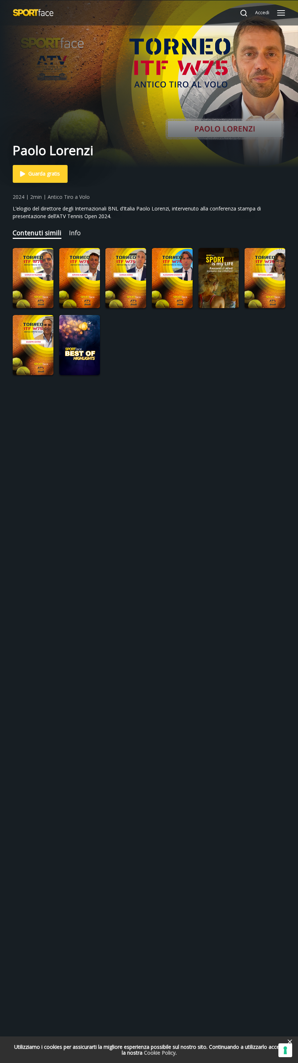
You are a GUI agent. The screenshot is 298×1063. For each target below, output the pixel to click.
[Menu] (281, 12)
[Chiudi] (290, 1041)
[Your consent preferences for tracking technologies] (285, 1050)
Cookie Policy (160, 1052)
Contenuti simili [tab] (37, 232)
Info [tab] (75, 232)
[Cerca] (240, 12)
